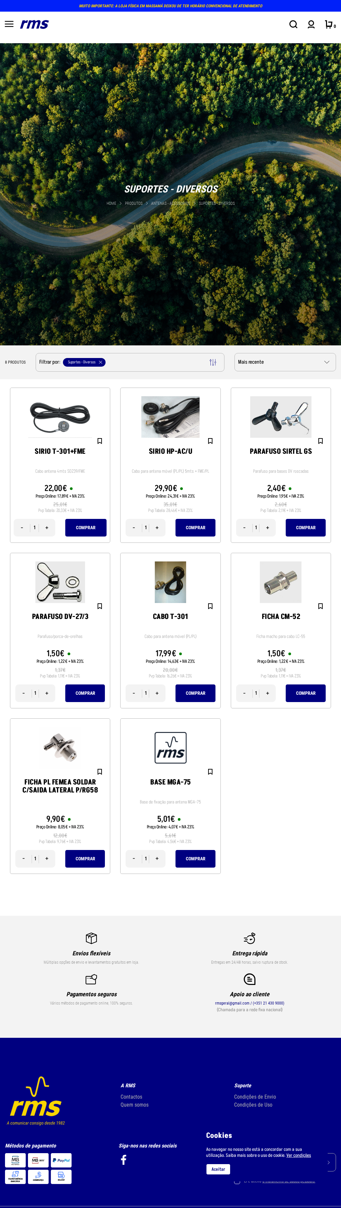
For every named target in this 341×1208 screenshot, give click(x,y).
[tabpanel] (170, 194)
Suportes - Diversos (217, 203)
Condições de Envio (255, 1097)
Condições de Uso (253, 1105)
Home (111, 203)
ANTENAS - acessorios (171, 203)
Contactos (131, 1097)
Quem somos (135, 1105)
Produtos (134, 203)
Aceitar (218, 1169)
